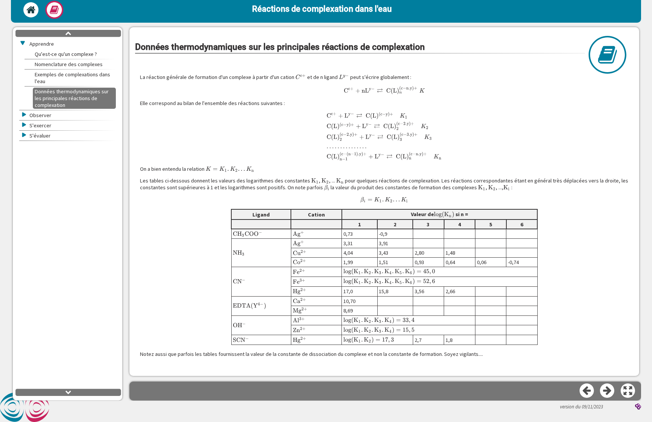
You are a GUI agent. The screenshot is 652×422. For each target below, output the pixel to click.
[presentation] (300, 77)
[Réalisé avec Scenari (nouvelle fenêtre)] (638, 407)
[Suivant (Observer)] (607, 391)
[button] (628, 391)
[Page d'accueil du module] (30, 9)
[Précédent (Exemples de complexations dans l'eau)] (587, 391)
